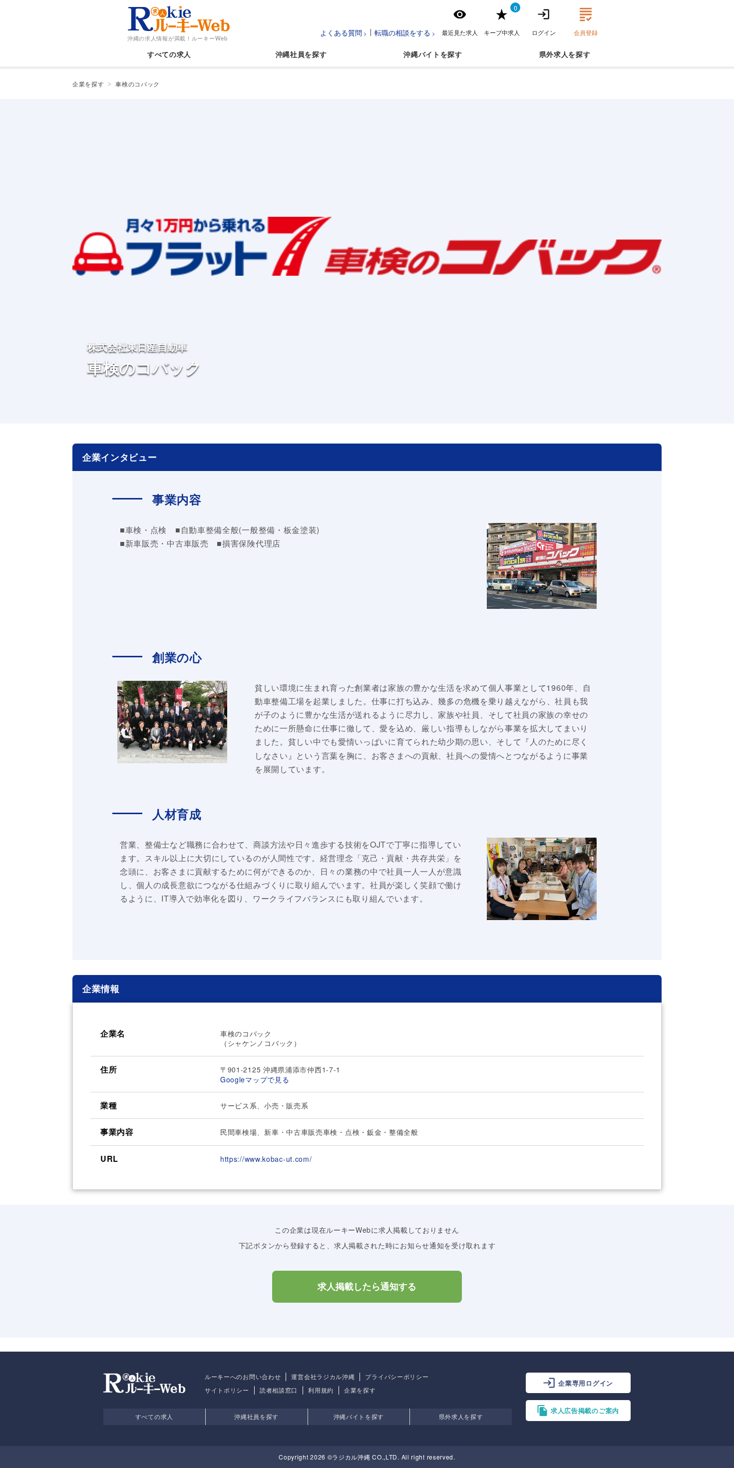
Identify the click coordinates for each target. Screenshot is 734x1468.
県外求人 (554, 54)
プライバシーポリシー (396, 1377)
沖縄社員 (290, 54)
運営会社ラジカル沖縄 (323, 1377)
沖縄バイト (421, 54)
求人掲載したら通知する (367, 1287)
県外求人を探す (461, 1416)
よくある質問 (341, 32)
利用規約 (321, 1390)
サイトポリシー (227, 1390)
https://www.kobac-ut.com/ (266, 1159)
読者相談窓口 (279, 1390)
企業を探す (360, 1390)
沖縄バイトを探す (359, 1416)
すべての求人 (169, 54)
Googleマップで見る (254, 1079)
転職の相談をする (402, 32)
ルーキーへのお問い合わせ (243, 1377)
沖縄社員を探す (256, 1416)
